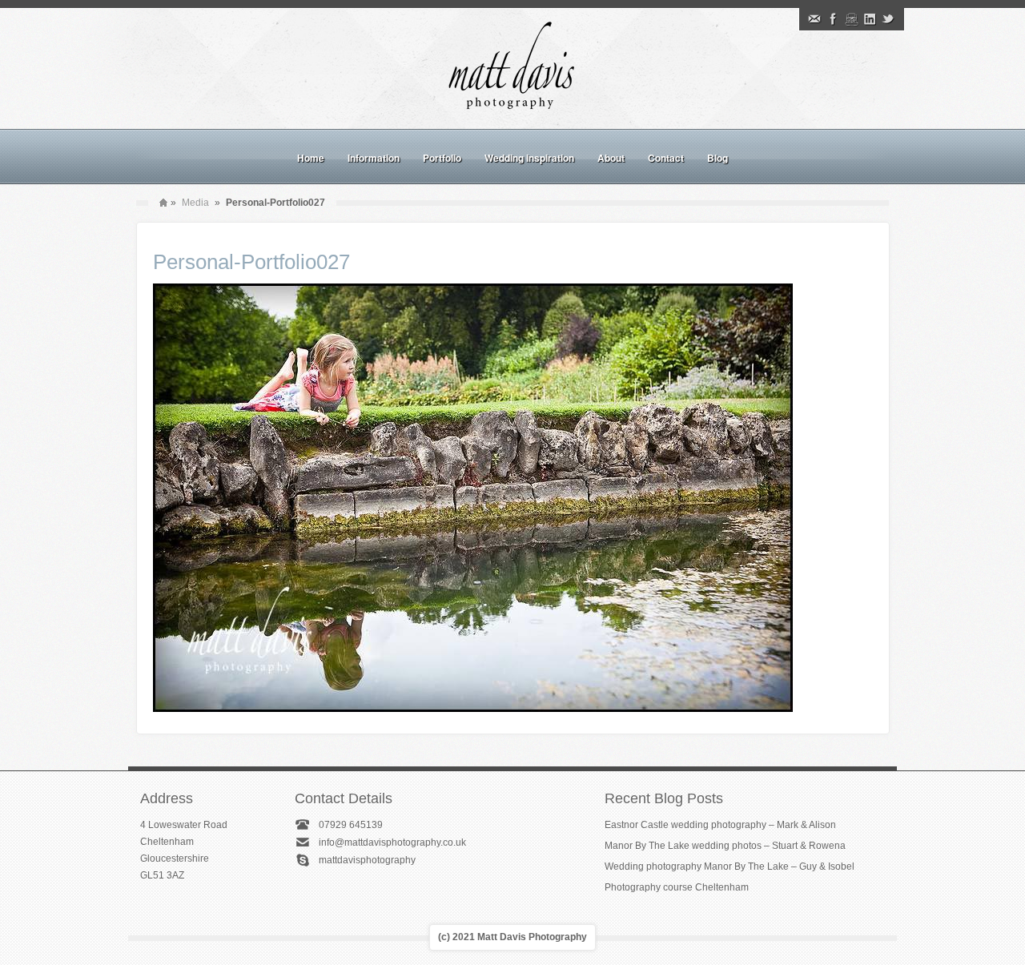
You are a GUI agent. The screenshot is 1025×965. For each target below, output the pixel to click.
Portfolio (442, 158)
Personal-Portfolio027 (251, 262)
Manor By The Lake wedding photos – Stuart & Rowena (725, 845)
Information (374, 158)
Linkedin (870, 19)
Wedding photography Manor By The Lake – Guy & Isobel (729, 866)
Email (814, 19)
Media (195, 202)
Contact (666, 158)
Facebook (833, 19)
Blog (717, 158)
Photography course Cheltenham (677, 887)
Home (310, 158)
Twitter (888, 19)
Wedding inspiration (529, 158)
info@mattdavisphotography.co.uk (392, 842)
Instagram (851, 19)
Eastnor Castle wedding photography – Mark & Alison (720, 824)
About (611, 158)
